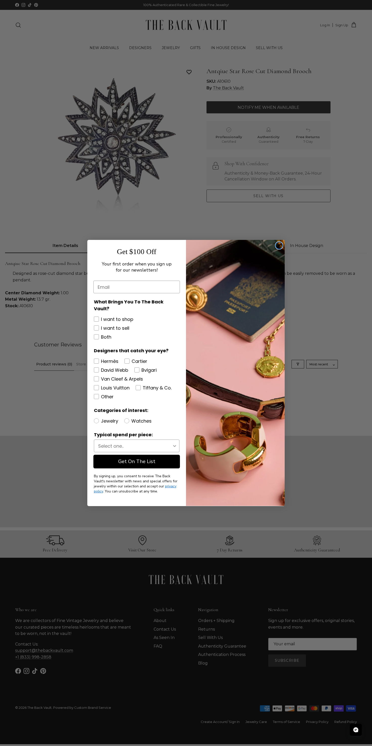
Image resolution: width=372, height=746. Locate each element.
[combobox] (135, 446)
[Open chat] (356, 730)
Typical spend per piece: (123, 434)
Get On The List (136, 461)
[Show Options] (174, 446)
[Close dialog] (279, 245)
